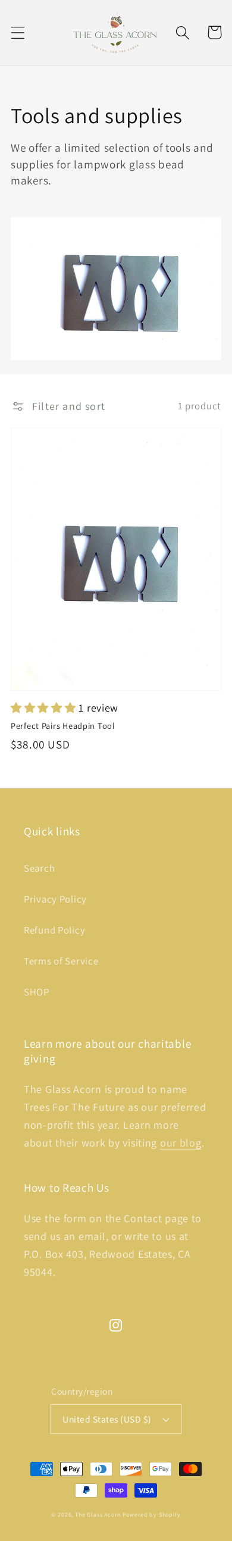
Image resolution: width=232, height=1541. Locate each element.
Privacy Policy (55, 899)
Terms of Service (61, 960)
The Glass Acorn (98, 1514)
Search (39, 868)
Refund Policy (54, 929)
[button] (18, 32)
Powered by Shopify (152, 1514)
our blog (181, 1143)
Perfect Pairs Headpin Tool (63, 725)
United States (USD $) (106, 1419)
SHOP (36, 991)
